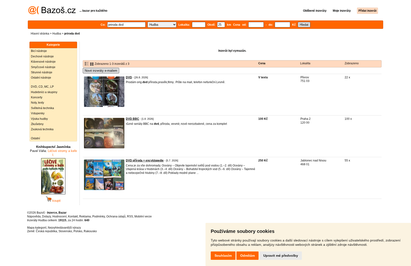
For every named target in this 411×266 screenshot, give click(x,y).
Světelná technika (42, 108)
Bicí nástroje (39, 51)
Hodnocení (59, 216)
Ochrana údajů (116, 216)
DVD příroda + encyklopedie (145, 160)
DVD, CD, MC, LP (42, 86)
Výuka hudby (39, 118)
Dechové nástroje (42, 56)
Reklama (85, 216)
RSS (130, 216)
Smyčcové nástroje (43, 67)
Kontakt (73, 216)
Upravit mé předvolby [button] (280, 255)
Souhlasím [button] (223, 255)
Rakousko (90, 231)
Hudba (56, 33)
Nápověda (34, 216)
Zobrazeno (352, 63)
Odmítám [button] (247, 255)
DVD (129, 77)
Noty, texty (37, 102)
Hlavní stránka (40, 33)
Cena (261, 63)
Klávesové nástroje (43, 61)
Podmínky (98, 216)
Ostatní (35, 138)
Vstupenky (37, 113)
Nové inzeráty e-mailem (101, 70)
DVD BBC (132, 118)
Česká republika (46, 231)
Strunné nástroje (41, 72)
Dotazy (46, 216)
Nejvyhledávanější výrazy (64, 227)
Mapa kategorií (36, 227)
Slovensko (65, 231)
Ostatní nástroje (41, 77)
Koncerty (36, 97)
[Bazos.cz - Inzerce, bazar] (52, 13)
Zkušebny (37, 124)
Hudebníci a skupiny (44, 92)
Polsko (77, 231)
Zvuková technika (42, 129)
